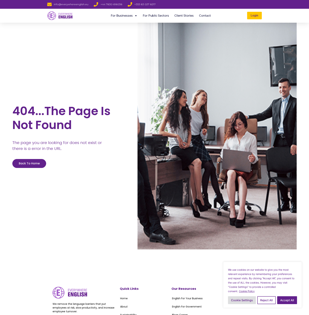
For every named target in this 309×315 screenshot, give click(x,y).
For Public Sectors (156, 15)
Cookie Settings (242, 300)
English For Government (187, 306)
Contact (205, 15)
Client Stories (184, 15)
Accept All (287, 300)
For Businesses (122, 15)
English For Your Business (187, 298)
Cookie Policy (247, 291)
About (124, 306)
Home (124, 298)
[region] (262, 285)
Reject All (266, 300)
